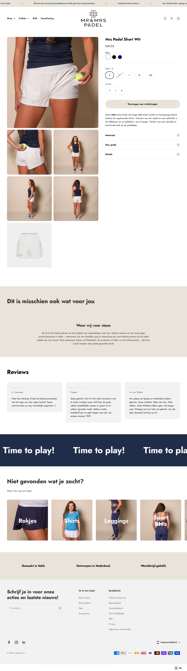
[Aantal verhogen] (121, 90)
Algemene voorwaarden (120, 629)
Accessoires (84, 613)
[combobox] (178, 668)
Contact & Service (117, 597)
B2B (35, 18)
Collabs (22, 18)
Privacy (112, 624)
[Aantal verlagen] (109, 90)
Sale (81, 608)
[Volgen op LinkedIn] (24, 642)
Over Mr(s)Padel (116, 613)
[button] (108, 57)
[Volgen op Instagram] (16, 642)
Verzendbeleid (116, 608)
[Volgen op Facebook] (9, 642)
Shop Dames (85, 603)
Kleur (107, 52)
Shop (9, 18)
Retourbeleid (115, 603)
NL (180, 668)
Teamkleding (47, 18)
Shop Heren (84, 597)
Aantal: (108, 84)
